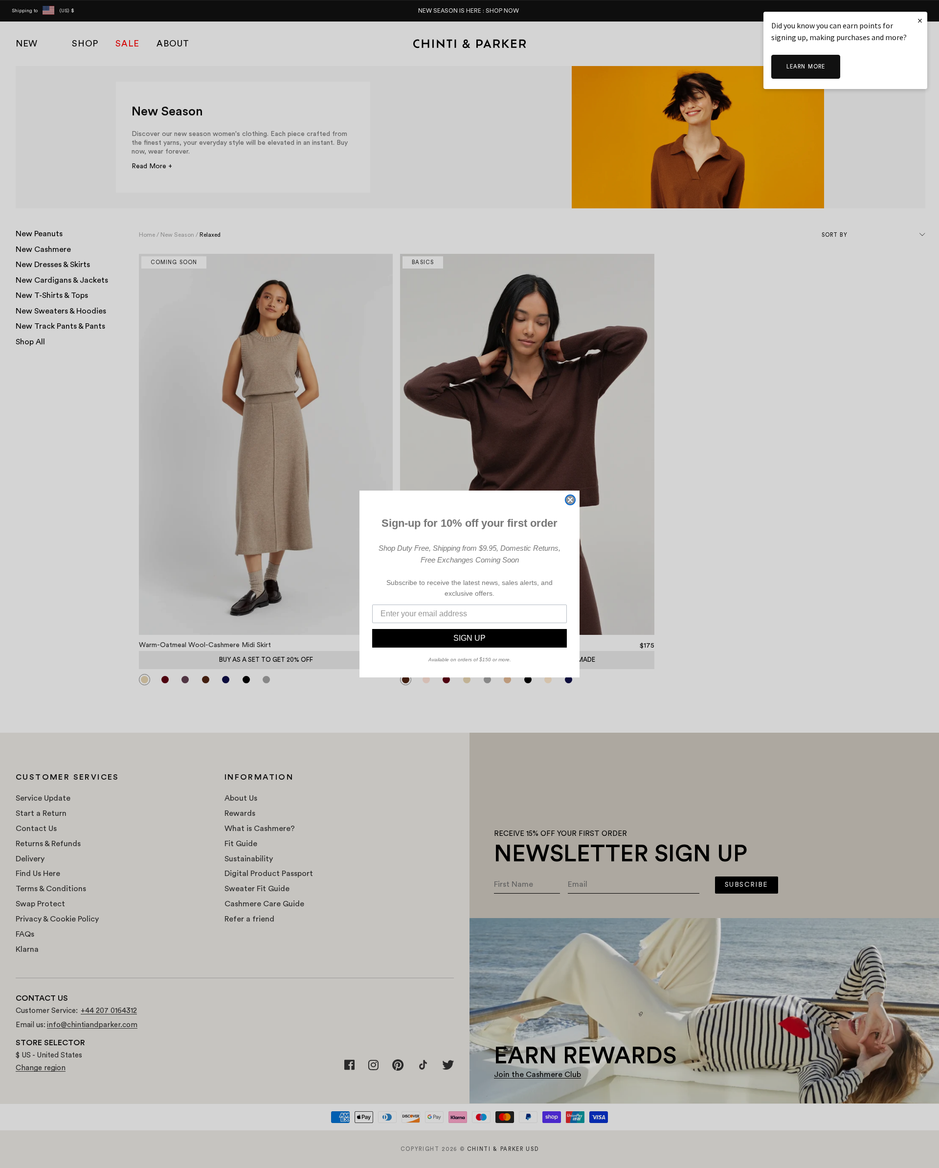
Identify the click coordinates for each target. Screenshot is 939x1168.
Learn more (805, 66)
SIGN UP (469, 638)
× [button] (919, 20)
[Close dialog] (570, 499)
